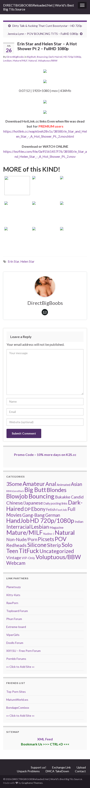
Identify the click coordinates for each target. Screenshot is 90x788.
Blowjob (17, 496)
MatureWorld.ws (17, 699)
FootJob (61, 509)
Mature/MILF (20, 60)
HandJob (18, 520)
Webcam (15, 563)
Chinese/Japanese (24, 503)
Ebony (38, 509)
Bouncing (42, 56)
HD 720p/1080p (72, 56)
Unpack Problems (28, 771)
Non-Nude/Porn (21, 539)
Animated (63, 485)
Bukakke (62, 496)
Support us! (38, 767)
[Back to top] (80, 778)
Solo (67, 544)
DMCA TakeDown (57, 771)
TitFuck (29, 550)
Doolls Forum (14, 642)
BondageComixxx (17, 707)
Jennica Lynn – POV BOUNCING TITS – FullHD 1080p (43, 33)
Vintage (13, 557)
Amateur (34, 483)
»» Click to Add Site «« (20, 666)
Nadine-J (48, 533)
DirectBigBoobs (15, 56)
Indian (79, 521)
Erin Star (13, 261)
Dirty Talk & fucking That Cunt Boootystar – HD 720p (47, 25)
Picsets (46, 539)
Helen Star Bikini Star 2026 (73, 211)
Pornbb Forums (16, 658)
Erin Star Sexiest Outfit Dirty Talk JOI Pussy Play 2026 (45, 180)
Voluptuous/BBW (47, 60)
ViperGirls (12, 635)
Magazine (56, 527)
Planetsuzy (13, 587)
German (52, 515)
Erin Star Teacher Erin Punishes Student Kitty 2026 (17, 180)
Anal (50, 484)
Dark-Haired (55, 56)
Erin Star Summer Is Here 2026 (73, 236)
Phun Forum (14, 619)
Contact (80, 771)
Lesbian (7, 60)
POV (61, 538)
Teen (12, 551)
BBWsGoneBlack (15, 491)
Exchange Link (61, 767)
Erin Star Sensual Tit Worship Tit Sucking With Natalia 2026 (45, 231)
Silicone (36, 544)
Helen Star (28, 261)
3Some (14, 484)
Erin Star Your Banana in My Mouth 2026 (73, 185)
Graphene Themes (32, 782)
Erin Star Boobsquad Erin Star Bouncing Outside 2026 (45, 205)
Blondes (57, 489)
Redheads (16, 545)
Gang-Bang (33, 515)
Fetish (51, 509)
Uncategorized (57, 551)
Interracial (18, 526)
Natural (32, 60)
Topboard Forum (17, 611)
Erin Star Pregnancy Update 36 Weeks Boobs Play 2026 (17, 205)
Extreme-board (16, 627)
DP (27, 509)
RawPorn (12, 603)
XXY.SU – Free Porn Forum (23, 650)
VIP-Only (28, 558)
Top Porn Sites (16, 691)
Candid (77, 496)
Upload (81, 767)
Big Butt (31, 56)
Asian (76, 484)
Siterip (54, 545)
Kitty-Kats (13, 595)
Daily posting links (55, 503)
